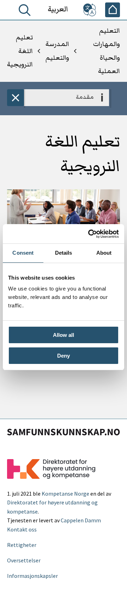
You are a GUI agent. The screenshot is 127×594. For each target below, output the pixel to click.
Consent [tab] (23, 253)
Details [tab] (63, 253)
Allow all (63, 335)
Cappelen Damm (81, 520)
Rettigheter (21, 544)
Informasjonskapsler (32, 575)
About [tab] (104, 253)
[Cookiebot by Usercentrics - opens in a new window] (89, 234)
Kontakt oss (22, 529)
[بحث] (23, 11)
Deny (63, 356)
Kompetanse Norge (65, 493)
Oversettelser (24, 560)
